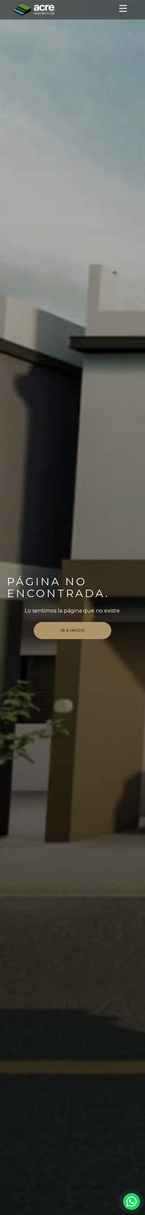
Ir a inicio (73, 630)
